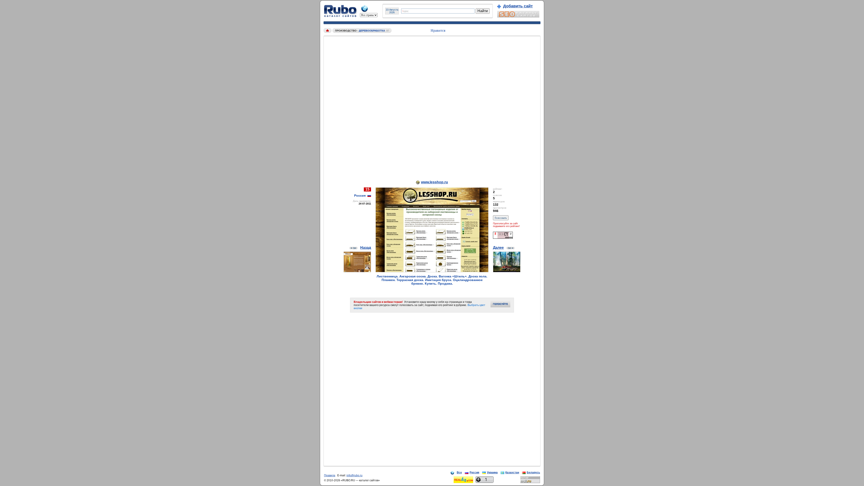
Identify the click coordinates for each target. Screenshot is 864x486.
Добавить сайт (518, 6)
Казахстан (512, 472)
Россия (474, 472)
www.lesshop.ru (434, 182)
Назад (365, 248)
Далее (498, 248)
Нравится (438, 30)
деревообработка (372, 30)
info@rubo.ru (354, 475)
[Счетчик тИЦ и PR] (503, 237)
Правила (329, 475)
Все (459, 472)
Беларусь (533, 472)
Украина (492, 472)
